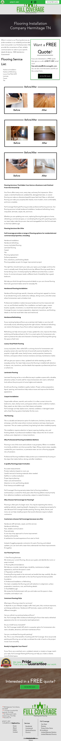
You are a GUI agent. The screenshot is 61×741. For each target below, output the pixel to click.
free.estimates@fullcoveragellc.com (44, 66)
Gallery (15, 730)
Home (15, 726)
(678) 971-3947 (6, 721)
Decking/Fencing (31, 730)
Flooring (28, 732)
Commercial (29, 728)
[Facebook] (31, 2)
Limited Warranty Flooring (48, 734)
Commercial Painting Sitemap (30, 738)
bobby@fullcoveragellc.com (10, 723)
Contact (15, 732)
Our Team (44, 724)
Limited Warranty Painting (48, 732)
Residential (29, 726)
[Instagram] (35, 2)
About (15, 728)
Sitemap (31, 740)
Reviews (43, 726)
